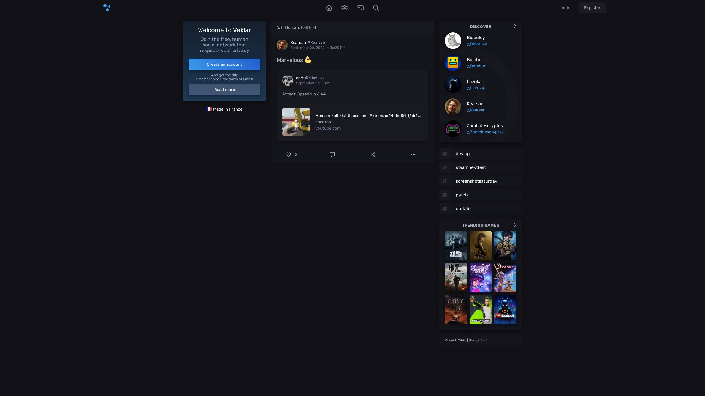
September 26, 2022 (313, 83)
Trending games (480, 225)
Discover (480, 26)
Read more (224, 89)
